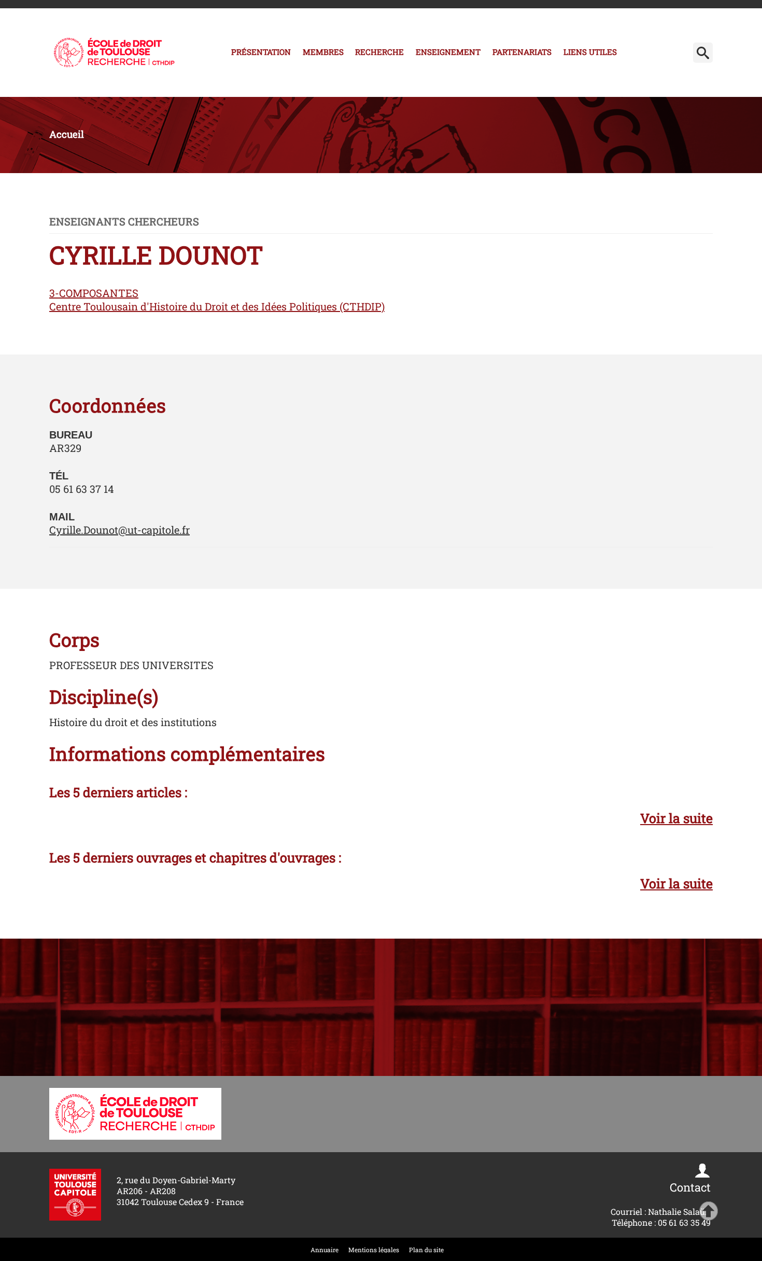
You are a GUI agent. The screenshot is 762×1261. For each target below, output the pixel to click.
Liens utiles (590, 52)
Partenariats (522, 52)
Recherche (379, 52)
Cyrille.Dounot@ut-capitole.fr (119, 529)
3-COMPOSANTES (93, 293)
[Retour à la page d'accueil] (114, 53)
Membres (323, 52)
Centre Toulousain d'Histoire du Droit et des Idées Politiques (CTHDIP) (217, 306)
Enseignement (448, 52)
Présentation (261, 52)
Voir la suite (676, 818)
